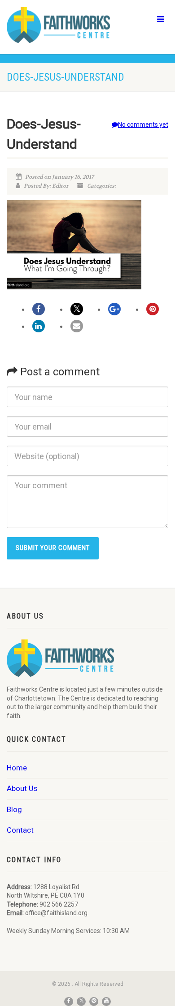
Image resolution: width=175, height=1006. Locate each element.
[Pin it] (152, 309)
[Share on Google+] (114, 309)
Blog (14, 809)
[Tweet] (76, 309)
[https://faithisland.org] (58, 25)
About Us (22, 788)
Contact (20, 829)
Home (17, 767)
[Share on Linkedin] (38, 326)
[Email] (76, 326)
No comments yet (143, 124)
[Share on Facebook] (38, 309)
